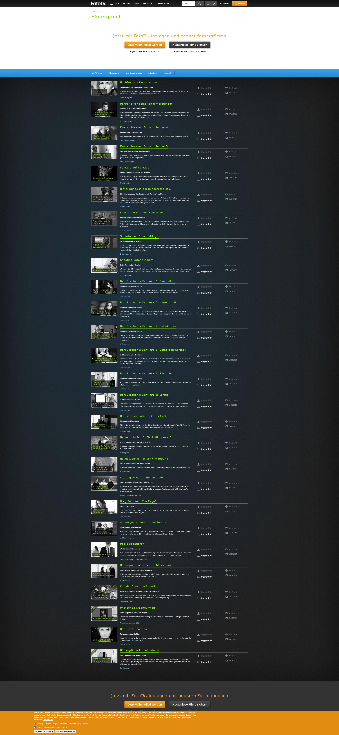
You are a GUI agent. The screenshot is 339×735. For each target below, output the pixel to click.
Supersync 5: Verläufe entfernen (143, 522)
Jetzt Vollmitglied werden (145, 44)
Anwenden (168, 73)
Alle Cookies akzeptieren (65, 732)
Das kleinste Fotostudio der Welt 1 (144, 416)
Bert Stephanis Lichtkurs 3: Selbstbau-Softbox (153, 349)
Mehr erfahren (48, 720)
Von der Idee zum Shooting (139, 586)
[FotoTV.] (98, 4)
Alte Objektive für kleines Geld (141, 477)
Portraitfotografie (126, 98)
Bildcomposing (125, 230)
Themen (126, 4)
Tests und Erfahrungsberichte (130, 495)
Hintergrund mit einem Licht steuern (145, 565)
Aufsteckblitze (125, 580)
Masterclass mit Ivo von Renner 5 (144, 146)
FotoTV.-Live (147, 4)
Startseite (96, 11)
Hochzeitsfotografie (127, 559)
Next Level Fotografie (127, 140)
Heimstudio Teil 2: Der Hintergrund (144, 458)
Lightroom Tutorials (127, 538)
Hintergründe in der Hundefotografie (145, 189)
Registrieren (239, 4)
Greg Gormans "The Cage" (138, 501)
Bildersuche (208, 3)
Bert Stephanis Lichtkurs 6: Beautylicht (147, 281)
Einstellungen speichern (44, 732)
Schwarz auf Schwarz (134, 167)
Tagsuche (214, 3)
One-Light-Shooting (133, 629)
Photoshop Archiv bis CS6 (129, 623)
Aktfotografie (124, 453)
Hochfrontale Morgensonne (139, 82)
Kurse (136, 4)
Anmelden (224, 4)
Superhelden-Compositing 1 (139, 236)
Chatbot (39, 728)
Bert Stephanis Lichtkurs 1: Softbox (145, 394)
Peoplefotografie (141, 559)
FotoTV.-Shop (163, 4)
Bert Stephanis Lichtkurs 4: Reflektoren (148, 326)
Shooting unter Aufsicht (136, 260)
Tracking (40, 724)
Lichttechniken (125, 297)
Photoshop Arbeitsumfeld (138, 607)
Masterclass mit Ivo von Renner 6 (144, 127)
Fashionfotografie (126, 602)
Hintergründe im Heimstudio (139, 650)
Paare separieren (132, 543)
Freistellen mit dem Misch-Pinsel (143, 212)
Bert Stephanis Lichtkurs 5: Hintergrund (148, 302)
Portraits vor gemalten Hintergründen (146, 103)
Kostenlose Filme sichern (189, 44)
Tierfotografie (125, 183)
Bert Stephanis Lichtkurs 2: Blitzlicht (146, 373)
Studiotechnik (125, 431)
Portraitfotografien (131, 640)
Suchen (199, 3)
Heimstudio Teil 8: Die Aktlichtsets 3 (145, 437)
